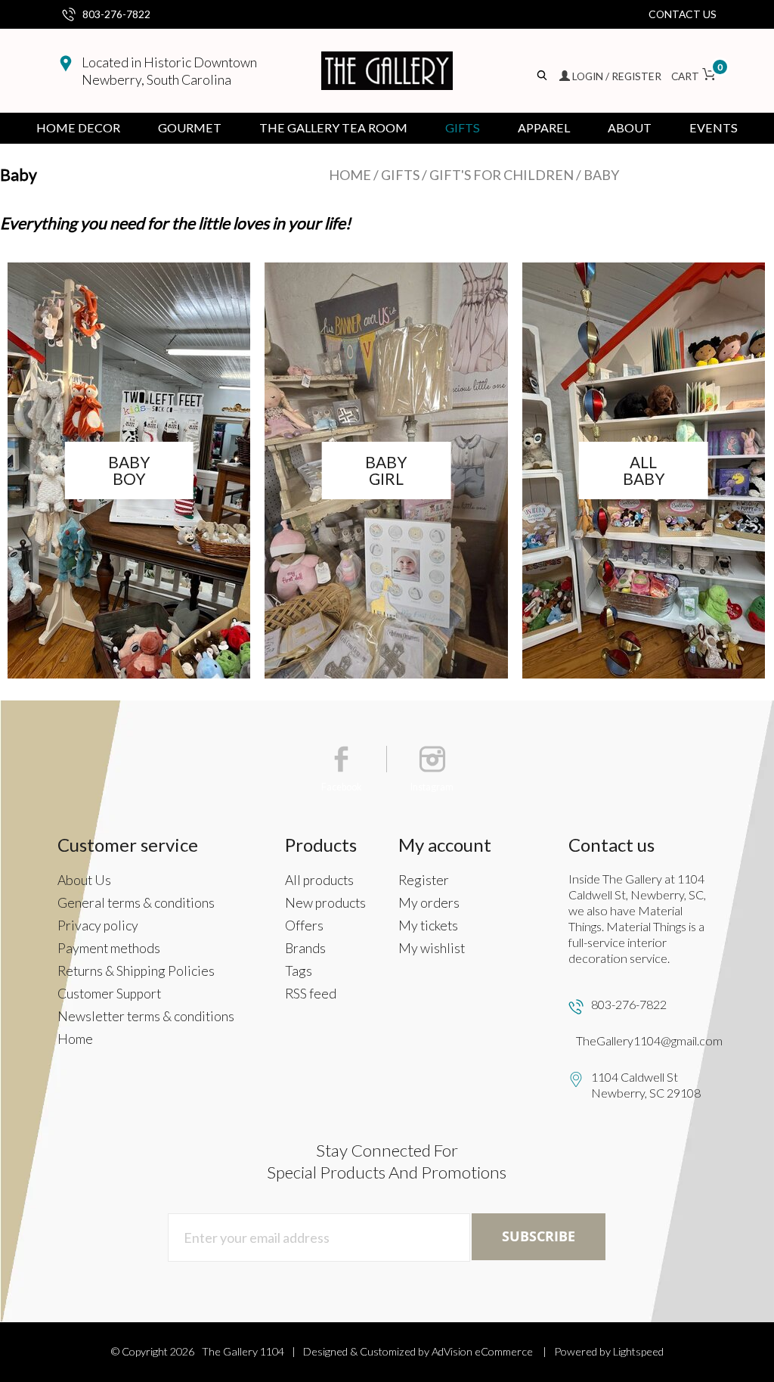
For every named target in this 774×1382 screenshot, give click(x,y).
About (630, 127)
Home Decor (78, 127)
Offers (304, 925)
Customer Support (109, 994)
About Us (84, 880)
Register (423, 880)
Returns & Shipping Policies (136, 971)
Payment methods (108, 948)
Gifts (462, 127)
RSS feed (310, 994)
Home (350, 174)
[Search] (543, 76)
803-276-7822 (116, 14)
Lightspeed (638, 1351)
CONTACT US (683, 14)
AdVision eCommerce (482, 1351)
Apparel (544, 127)
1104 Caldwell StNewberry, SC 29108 (646, 1085)
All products (319, 880)
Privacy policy (97, 925)
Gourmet (189, 127)
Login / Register (617, 76)
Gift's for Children (501, 174)
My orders (429, 903)
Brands (305, 948)
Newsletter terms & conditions (145, 1016)
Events (713, 127)
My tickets (428, 925)
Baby (601, 174)
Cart (694, 76)
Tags (298, 971)
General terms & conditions (136, 903)
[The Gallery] (387, 70)
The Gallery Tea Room (333, 127)
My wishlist (431, 948)
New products (325, 903)
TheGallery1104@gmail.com (649, 1040)
